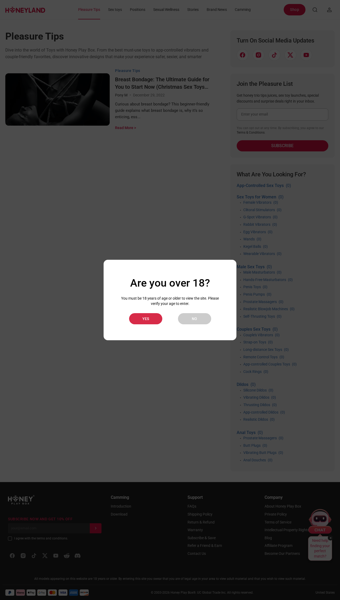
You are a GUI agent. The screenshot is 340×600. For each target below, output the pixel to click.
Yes (145, 319)
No (194, 319)
